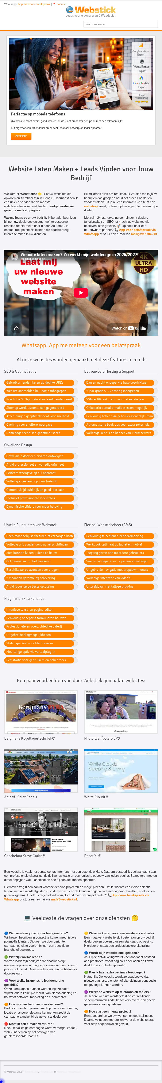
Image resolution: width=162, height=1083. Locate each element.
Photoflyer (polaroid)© (102, 738)
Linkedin (155, 8)
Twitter (148, 8)
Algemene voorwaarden (69, 1072)
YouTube (141, 8)
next (158, 90)
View (37, 712)
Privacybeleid (46, 1072)
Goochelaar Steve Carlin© (25, 856)
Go (45, 712)
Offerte (21, 136)
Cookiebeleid (31, 1072)
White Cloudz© (96, 797)
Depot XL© (92, 856)
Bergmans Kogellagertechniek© (29, 738)
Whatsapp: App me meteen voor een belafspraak (81, 345)
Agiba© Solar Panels (20, 797)
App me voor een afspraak (34, 4)
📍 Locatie (59, 4)
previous (3, 90)
